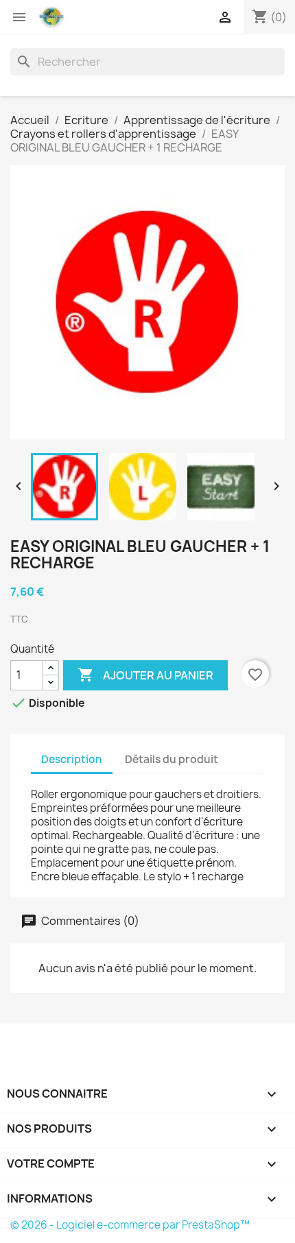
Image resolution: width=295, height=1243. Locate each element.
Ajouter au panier (145, 674)
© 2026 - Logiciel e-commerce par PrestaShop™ (130, 1225)
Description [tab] (71, 759)
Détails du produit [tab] (171, 759)
